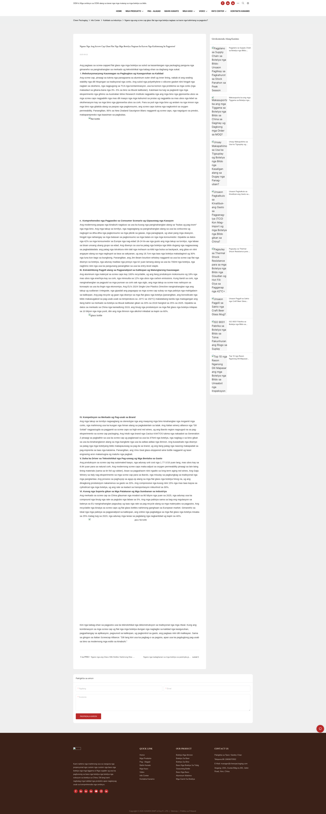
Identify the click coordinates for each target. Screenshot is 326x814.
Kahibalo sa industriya (112, 20)
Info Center (95, 20)
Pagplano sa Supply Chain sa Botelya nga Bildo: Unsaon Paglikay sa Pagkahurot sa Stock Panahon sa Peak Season (240, 49)
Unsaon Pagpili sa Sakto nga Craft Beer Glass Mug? (239, 299)
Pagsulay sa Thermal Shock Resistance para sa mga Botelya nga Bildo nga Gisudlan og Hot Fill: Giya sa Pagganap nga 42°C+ (239, 250)
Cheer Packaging (80, 20)
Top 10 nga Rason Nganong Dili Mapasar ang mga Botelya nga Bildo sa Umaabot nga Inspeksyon (238, 357)
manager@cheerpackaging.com (234, 763)
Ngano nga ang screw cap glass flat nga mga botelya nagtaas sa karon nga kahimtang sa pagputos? (166, 20)
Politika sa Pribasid (188, 811)
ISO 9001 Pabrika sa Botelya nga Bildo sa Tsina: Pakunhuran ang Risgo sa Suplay (238, 323)
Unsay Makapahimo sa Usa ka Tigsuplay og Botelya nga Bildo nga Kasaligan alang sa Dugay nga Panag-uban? (239, 143)
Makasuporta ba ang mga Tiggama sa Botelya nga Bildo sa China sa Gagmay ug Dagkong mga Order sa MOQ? (240, 99)
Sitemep (174, 811)
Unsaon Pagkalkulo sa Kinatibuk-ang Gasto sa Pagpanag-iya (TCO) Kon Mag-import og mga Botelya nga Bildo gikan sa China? (239, 192)
